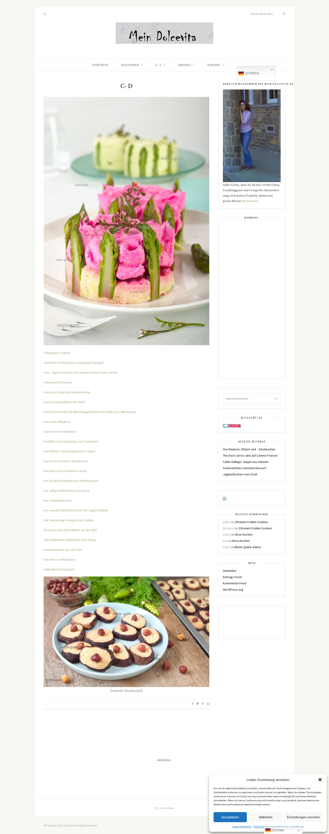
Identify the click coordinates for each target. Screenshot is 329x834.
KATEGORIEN (130, 65)
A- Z (158, 65)
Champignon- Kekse (57, 353)
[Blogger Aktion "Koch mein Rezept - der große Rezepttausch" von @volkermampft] (234, 622)
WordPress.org (233, 589)
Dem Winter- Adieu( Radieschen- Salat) (69, 451)
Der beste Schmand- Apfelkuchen (66, 461)
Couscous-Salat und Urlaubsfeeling (67, 392)
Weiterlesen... (251, 201)
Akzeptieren (230, 817)
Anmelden (229, 571)
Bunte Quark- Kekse (248, 547)
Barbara (228, 528)
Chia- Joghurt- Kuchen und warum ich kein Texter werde (80, 372)
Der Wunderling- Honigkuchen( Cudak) (69, 520)
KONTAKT (213, 65)
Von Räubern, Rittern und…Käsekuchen (249, 449)
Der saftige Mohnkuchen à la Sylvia (66, 491)
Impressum (297, 826)
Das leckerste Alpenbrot (60, 432)
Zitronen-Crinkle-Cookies (251, 522)
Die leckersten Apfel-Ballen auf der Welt (70, 530)
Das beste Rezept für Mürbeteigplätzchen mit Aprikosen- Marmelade (90, 412)
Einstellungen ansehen (303, 817)
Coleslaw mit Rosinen (58, 382)
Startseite (100, 65)
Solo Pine (70, 825)
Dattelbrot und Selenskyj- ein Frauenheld (71, 441)
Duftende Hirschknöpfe (59, 569)
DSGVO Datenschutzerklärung (271, 826)
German (251, 73)
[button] (320, 779)
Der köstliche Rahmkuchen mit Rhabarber (71, 481)
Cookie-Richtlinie (241, 826)
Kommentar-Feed (234, 583)
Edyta (226, 522)
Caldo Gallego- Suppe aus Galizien (245, 462)
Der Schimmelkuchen (58, 500)
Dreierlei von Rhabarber (59, 559)
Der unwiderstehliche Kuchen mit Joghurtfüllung (76, 510)
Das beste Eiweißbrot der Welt (64, 402)
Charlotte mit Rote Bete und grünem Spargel (73, 363)
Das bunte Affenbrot (57, 422)
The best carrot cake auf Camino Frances (250, 455)
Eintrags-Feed (232, 577)
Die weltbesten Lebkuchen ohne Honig (70, 540)
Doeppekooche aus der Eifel (63, 550)
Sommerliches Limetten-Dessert (244, 468)
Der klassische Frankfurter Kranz (65, 471)
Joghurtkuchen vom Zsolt (240, 474)
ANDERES (184, 65)
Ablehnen (265, 817)
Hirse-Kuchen (243, 534)
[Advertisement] (252, 301)
